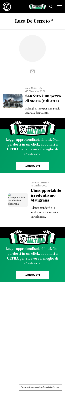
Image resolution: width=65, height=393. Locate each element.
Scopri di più (48, 387)
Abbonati (32, 166)
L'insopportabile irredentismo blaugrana (46, 196)
